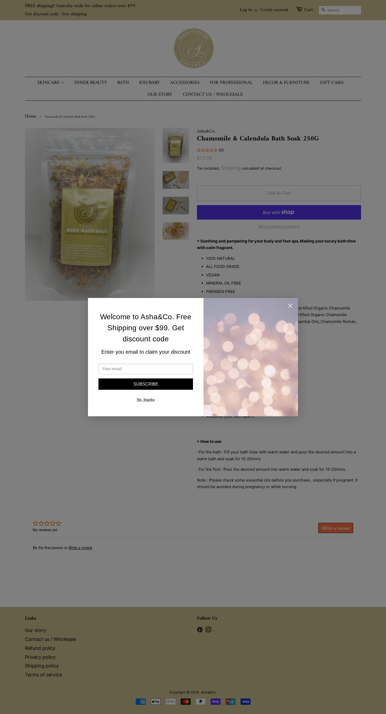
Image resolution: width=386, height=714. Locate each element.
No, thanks (146, 399)
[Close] (290, 307)
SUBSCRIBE (145, 384)
